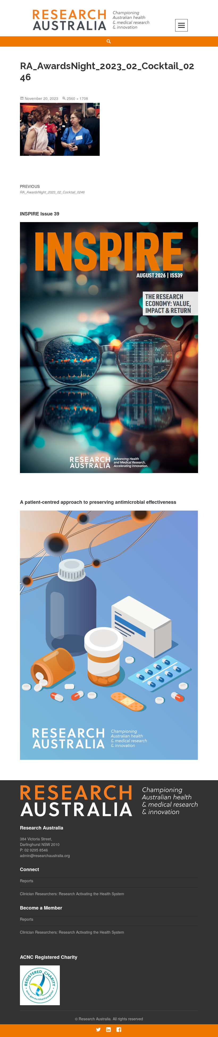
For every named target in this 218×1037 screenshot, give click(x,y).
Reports (26, 880)
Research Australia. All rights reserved (111, 1018)
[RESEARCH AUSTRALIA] (91, 17)
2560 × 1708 (77, 98)
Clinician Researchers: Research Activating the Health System (72, 893)
